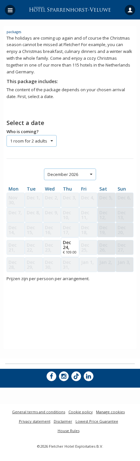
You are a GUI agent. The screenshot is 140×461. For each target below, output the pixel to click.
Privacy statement (34, 421)
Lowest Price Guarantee (97, 421)
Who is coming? (23, 131)
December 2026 (63, 174)
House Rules (68, 430)
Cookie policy (80, 411)
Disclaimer (63, 421)
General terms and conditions (38, 411)
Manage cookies (110, 411)
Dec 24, (70, 247)
